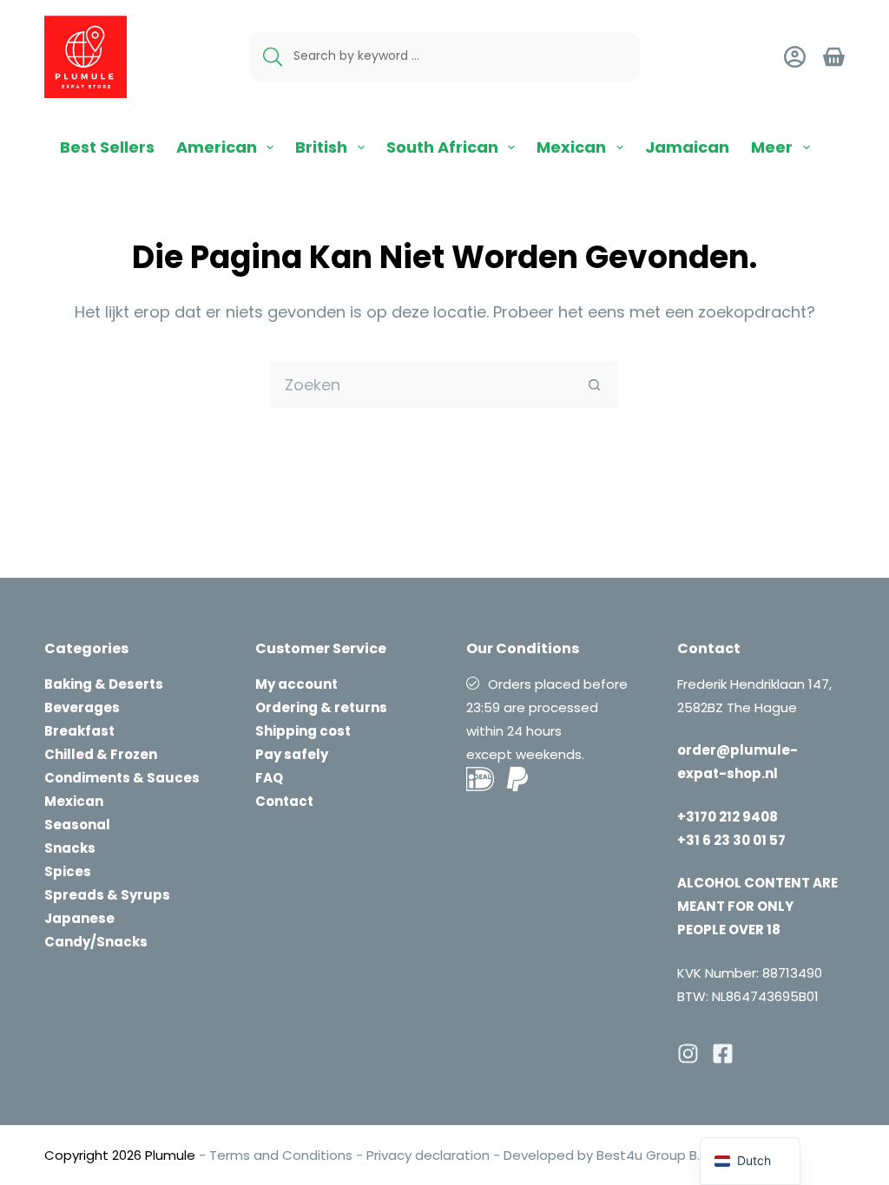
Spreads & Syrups (107, 895)
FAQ (269, 778)
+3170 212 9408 (727, 817)
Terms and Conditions (280, 1155)
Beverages (82, 707)
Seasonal (77, 824)
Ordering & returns (321, 707)
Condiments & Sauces (122, 778)
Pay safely (291, 754)
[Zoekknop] (594, 385)
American (216, 147)
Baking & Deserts (103, 684)
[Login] (795, 57)
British (321, 147)
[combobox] (421, 385)
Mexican (571, 147)
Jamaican (687, 147)
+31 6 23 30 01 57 (731, 840)
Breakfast (79, 731)
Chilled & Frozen (100, 754)
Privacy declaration (428, 1155)
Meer (772, 147)
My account (296, 684)
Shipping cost (303, 731)
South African (442, 147)
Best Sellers (107, 147)
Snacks (69, 848)
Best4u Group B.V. (652, 1155)
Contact (284, 801)
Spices (67, 871)
